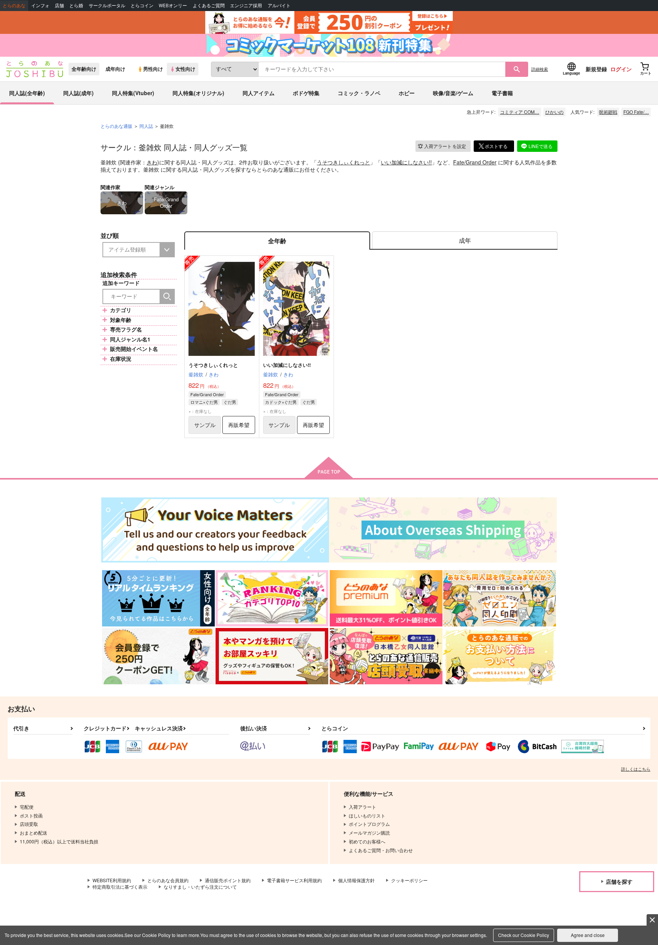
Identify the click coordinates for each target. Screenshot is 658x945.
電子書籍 (502, 93)
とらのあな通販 (117, 126)
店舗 (59, 5)
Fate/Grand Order (475, 162)
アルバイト (279, 5)
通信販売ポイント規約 (228, 880)
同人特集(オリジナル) (198, 93)
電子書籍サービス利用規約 (294, 880)
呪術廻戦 (608, 111)
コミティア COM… (519, 111)
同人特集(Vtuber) (133, 93)
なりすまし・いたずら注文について (200, 886)
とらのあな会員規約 (167, 880)
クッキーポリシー (409, 880)
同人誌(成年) (78, 93)
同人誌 (146, 126)
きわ (152, 162)
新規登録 (596, 69)
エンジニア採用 (246, 5)
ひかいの (554, 111)
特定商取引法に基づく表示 (120, 886)
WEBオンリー (173, 5)
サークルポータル (107, 5)
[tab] (464, 240)
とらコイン (142, 5)
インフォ (40, 5)
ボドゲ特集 (306, 93)
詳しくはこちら (635, 769)
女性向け (185, 68)
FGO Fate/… (636, 111)
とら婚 (76, 5)
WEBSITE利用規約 (112, 880)
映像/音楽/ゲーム (453, 93)
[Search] (167, 296)
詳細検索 (539, 69)
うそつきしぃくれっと (343, 162)
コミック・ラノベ (359, 93)
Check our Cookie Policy (523, 935)
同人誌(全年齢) (27, 93)
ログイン (621, 69)
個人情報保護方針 (356, 880)
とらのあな (14, 5)
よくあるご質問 (209, 5)
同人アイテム (259, 93)
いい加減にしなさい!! (406, 162)
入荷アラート (445, 146)
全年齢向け (84, 68)
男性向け (153, 68)
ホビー (407, 93)
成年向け (115, 68)
